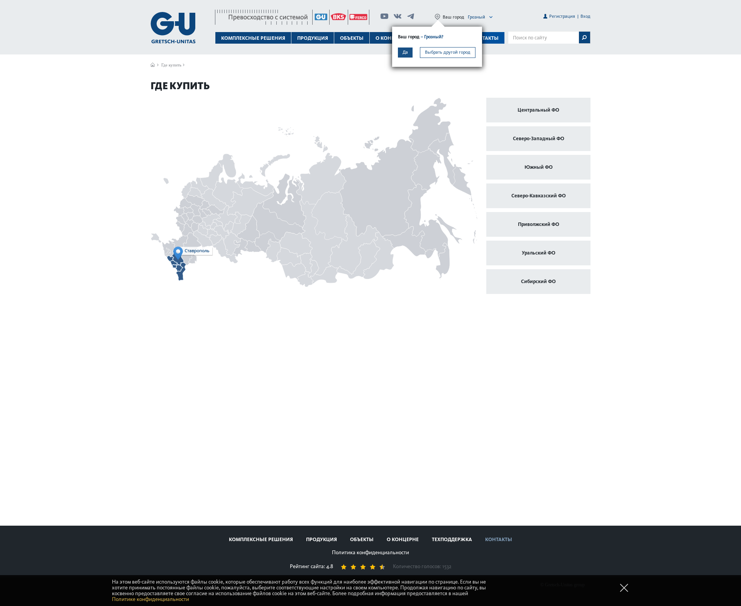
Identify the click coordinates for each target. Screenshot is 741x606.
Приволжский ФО (538, 224)
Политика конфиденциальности (370, 552)
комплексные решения (261, 539)
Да (405, 52)
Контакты (485, 38)
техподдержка (452, 539)
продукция (321, 539)
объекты (352, 38)
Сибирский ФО (538, 281)
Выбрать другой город (447, 52)
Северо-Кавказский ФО (538, 196)
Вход (585, 16)
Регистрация (562, 16)
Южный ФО (538, 167)
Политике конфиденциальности (150, 599)
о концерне (403, 539)
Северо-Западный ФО (538, 138)
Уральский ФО (538, 253)
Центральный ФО (538, 110)
